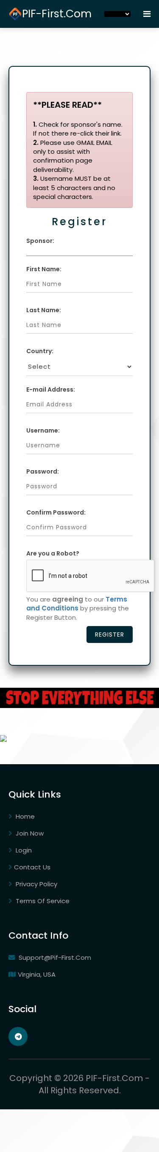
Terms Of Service (42, 900)
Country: (39, 351)
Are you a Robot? (52, 553)
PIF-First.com (57, 13)
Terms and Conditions (76, 604)
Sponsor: (40, 241)
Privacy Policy (35, 884)
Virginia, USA (37, 974)
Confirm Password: (56, 512)
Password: (42, 471)
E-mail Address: (50, 389)
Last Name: (43, 310)
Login (23, 850)
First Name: (43, 269)
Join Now (29, 833)
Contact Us (32, 867)
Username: (43, 430)
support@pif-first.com (54, 957)
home (24, 816)
